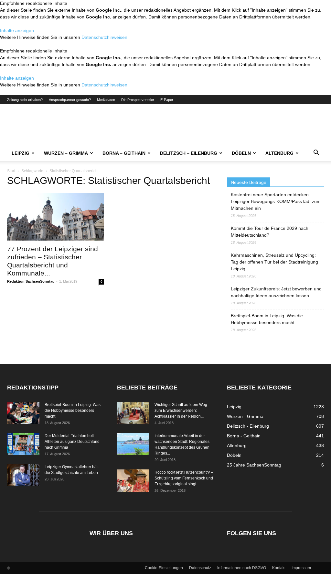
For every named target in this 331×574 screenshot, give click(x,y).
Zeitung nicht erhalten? (25, 100)
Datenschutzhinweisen (104, 37)
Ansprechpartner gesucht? (70, 100)
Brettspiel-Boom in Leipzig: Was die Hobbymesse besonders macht (267, 319)
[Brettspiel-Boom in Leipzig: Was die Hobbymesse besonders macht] (23, 413)
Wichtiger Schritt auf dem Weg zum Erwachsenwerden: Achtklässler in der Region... (181, 410)
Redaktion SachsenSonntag (31, 281)
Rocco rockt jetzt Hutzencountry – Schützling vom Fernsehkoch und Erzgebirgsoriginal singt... (184, 478)
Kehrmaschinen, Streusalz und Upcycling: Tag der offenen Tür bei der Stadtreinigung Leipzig (274, 262)
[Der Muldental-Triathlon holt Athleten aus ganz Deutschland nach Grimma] (23, 444)
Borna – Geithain (123, 153)
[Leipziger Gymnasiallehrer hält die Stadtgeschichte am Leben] (23, 475)
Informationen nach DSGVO (241, 568)
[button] (316, 153)
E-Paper (166, 100)
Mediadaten (106, 100)
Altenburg (279, 153)
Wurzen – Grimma (66, 153)
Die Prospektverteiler (137, 100)
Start (11, 171)
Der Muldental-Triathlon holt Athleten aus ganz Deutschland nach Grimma (72, 441)
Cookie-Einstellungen (164, 568)
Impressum (301, 568)
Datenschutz (200, 568)
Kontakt (278, 568)
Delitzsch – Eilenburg (188, 153)
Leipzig (20, 153)
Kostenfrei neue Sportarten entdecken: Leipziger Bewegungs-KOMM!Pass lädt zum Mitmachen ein (276, 201)
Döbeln (241, 153)
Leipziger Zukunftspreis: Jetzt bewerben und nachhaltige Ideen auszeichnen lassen (276, 292)
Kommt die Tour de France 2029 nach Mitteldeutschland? (269, 232)
